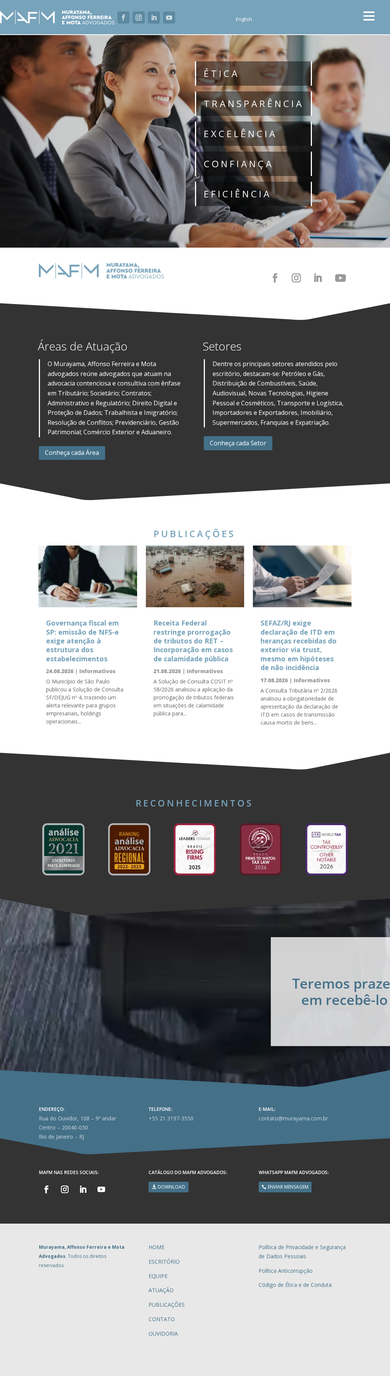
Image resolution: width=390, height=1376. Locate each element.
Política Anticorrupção (286, 1270)
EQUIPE (158, 1276)
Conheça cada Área (72, 452)
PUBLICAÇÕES (167, 1304)
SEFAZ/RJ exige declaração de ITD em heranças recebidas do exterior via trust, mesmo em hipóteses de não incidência (299, 645)
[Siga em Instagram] (139, 17)
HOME (157, 1247)
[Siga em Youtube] (169, 17)
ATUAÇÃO (161, 1290)
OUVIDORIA (163, 1333)
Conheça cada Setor (238, 443)
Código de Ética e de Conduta (295, 1284)
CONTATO (162, 1319)
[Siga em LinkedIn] (154, 17)
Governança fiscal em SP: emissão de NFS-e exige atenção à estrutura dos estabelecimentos (82, 640)
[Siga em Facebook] (123, 17)
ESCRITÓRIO (164, 1261)
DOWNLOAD (171, 1187)
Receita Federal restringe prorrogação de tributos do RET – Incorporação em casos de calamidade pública (193, 640)
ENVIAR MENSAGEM (288, 1187)
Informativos (97, 671)
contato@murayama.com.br (293, 1118)
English (244, 19)
